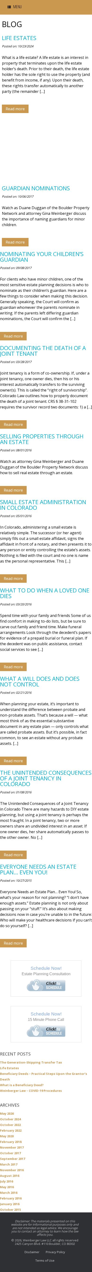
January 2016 (9, 1204)
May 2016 (7, 1187)
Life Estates (9, 1068)
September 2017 (12, 1159)
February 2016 (10, 1198)
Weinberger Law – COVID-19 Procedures (31, 1091)
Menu (17, 6)
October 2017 (10, 1153)
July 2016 (6, 1181)
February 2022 (10, 1130)
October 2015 (10, 1209)
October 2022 (10, 1125)
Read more (15, 108)
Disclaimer (32, 1252)
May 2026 (7, 1113)
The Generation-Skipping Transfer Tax (31, 1062)
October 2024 (10, 1119)
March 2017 (8, 1164)
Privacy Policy (55, 1252)
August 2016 (9, 1176)
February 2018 (10, 1142)
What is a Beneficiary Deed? (22, 1085)
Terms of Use (44, 1260)
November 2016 (12, 1170)
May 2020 (7, 1136)
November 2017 (12, 1147)
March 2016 (8, 1192)
